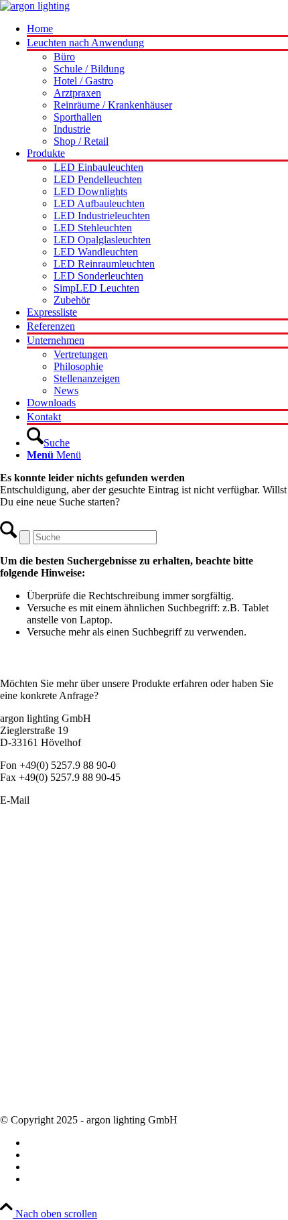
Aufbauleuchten (34, 888)
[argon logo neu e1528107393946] (35, 5)
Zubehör (18, 961)
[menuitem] (157, 30)
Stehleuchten (27, 936)
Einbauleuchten (33, 876)
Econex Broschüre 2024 (51, 1024)
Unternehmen (29, 1048)
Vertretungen (27, 1073)
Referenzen (24, 1085)
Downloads (24, 1097)
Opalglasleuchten (36, 900)
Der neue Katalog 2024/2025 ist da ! (77, 1012)
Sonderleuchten (33, 864)
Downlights (25, 912)
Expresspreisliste (35, 1036)
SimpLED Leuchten (43, 949)
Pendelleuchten (32, 852)
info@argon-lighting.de (81, 800)
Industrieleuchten (36, 924)
